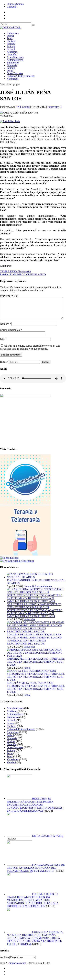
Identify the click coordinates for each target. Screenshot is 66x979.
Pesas (10, 70)
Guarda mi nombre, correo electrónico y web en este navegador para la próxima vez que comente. (30, 347)
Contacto (11, 6)
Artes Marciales (15, 57)
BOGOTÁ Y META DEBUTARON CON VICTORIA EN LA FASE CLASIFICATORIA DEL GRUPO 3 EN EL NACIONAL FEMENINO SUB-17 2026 (36, 687)
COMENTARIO (9, 296)
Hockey (11, 43)
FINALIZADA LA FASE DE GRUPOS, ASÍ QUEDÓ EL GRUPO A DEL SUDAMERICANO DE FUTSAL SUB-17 (36, 867)
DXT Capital (23, 106)
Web (2, 339)
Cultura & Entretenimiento (21, 76)
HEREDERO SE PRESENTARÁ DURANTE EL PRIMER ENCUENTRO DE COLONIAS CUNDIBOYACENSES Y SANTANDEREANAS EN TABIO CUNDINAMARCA (35, 804)
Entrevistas (12, 33)
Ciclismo (11, 41)
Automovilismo (15, 59)
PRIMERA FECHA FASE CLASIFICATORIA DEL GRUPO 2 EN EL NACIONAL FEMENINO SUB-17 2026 (36, 661)
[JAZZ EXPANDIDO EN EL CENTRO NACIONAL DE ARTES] (36, 577)
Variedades (12, 78)
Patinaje (11, 46)
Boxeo (10, 723)
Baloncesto (13, 62)
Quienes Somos (15, 4)
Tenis (10, 38)
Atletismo (12, 51)
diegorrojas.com (17, 963)
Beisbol (11, 49)
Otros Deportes (15, 73)
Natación (11, 54)
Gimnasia (12, 65)
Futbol (10, 35)
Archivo (4, 957)
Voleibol (11, 762)
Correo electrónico (11, 329)
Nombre (5, 323)
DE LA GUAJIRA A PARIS (47, 835)
